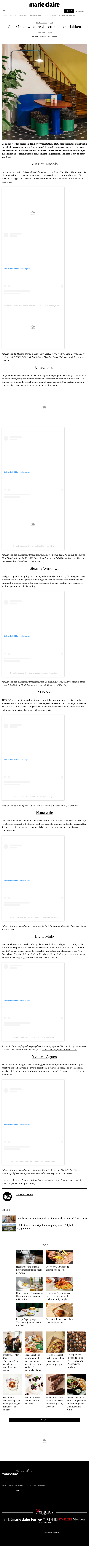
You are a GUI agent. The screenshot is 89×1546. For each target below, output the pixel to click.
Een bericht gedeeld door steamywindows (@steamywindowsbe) (33, 673)
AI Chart (19, 1485)
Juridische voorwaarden (12, 1485)
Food (44, 1245)
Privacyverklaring (38, 1485)
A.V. (3, 1491)
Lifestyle (23, 16)
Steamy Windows (44, 569)
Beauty (13, 16)
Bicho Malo (44, 937)
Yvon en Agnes (44, 1057)
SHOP (69, 11)
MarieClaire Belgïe (24, 1195)
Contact (20, 1491)
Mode (5, 16)
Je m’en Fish (44, 368)
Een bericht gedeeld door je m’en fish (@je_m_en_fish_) (33, 546)
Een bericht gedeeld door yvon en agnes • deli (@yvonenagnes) (33, 1161)
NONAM (44, 692)
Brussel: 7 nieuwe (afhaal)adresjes (30, 1180)
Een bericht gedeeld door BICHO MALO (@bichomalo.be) (33, 1037)
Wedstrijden (50, 16)
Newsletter (81, 11)
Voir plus (44, 1420)
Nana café (44, 813)
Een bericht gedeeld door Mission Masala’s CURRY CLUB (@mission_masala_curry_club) (37, 306)
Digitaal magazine (67, 16)
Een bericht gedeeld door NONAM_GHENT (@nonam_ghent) (33, 797)
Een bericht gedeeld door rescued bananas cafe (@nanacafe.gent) (33, 917)
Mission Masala (44, 164)
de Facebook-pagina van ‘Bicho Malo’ (59, 1049)
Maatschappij (36, 16)
